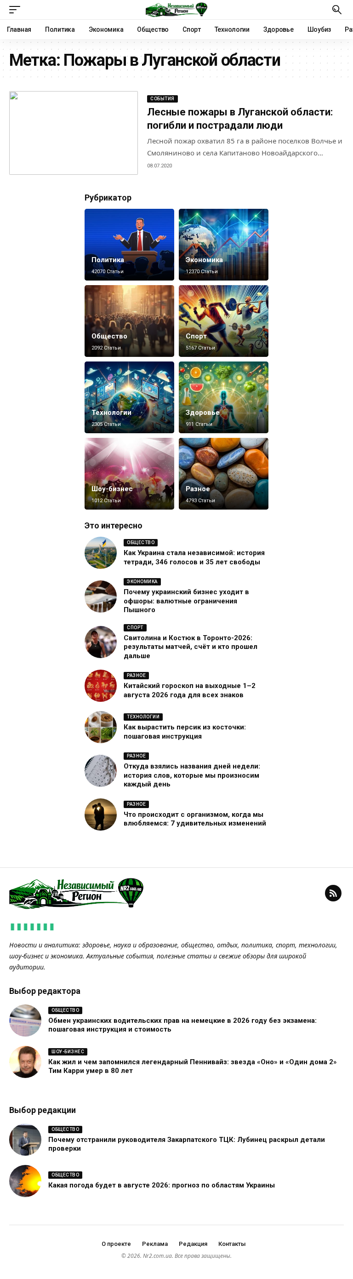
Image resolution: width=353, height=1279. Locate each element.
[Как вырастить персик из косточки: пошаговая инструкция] (101, 727)
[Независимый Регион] (176, 9)
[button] (17, 9)
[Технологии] (129, 397)
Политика (107, 260)
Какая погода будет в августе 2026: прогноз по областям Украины (161, 1185)
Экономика (204, 260)
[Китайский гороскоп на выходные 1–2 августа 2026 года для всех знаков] (101, 686)
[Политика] (129, 245)
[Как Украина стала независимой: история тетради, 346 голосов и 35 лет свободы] (101, 553)
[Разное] (223, 474)
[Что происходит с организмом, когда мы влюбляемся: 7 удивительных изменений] (101, 814)
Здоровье (203, 412)
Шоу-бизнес (112, 489)
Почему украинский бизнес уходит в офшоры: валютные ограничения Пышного (186, 601)
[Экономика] (223, 245)
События (162, 98)
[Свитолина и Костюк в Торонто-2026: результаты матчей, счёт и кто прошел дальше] (101, 642)
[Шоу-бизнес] (129, 474)
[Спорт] (223, 321)
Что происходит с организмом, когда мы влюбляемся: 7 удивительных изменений (195, 819)
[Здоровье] (223, 397)
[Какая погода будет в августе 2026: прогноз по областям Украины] (25, 1181)
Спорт (196, 336)
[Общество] (129, 321)
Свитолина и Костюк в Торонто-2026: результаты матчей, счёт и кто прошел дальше (190, 647)
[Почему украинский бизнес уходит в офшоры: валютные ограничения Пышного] (101, 596)
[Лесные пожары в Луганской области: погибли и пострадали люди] (73, 133)
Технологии (111, 412)
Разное (198, 489)
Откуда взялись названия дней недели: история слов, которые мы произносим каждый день (192, 775)
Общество (109, 336)
